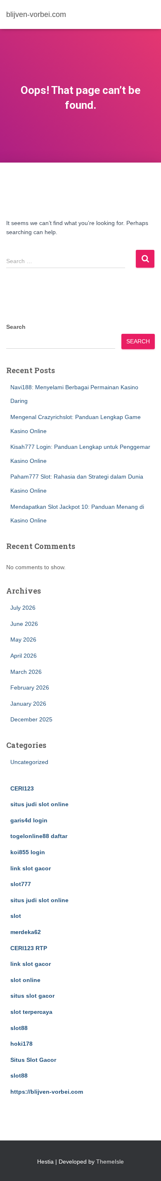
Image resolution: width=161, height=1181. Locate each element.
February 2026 (29, 687)
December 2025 (31, 719)
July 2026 (23, 607)
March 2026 (26, 671)
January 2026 (28, 703)
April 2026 (23, 655)
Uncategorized (29, 762)
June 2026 (24, 623)
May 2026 (23, 639)
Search (16, 326)
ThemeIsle (110, 1161)
